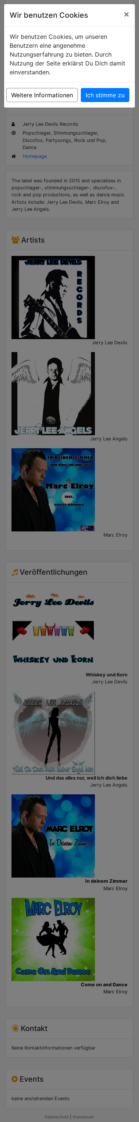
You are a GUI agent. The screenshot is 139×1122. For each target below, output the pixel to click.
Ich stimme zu (105, 95)
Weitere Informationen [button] (42, 95)
